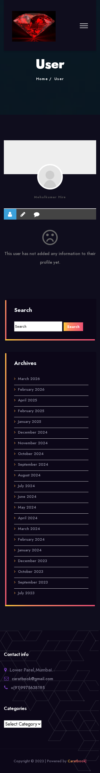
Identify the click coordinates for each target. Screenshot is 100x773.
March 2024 (29, 528)
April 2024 (27, 518)
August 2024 (29, 475)
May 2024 (27, 507)
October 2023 (30, 571)
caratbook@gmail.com (32, 679)
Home (42, 78)
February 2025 (31, 411)
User (59, 78)
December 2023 (32, 561)
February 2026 (31, 389)
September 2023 (33, 582)
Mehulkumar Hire (50, 197)
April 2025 (27, 400)
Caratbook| (77, 761)
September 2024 (33, 464)
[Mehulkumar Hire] (50, 176)
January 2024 (30, 550)
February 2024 (31, 539)
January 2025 (29, 421)
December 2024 (32, 432)
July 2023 (26, 593)
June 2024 (27, 496)
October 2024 (31, 454)
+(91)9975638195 (28, 688)
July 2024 (26, 486)
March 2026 (29, 379)
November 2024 (33, 443)
